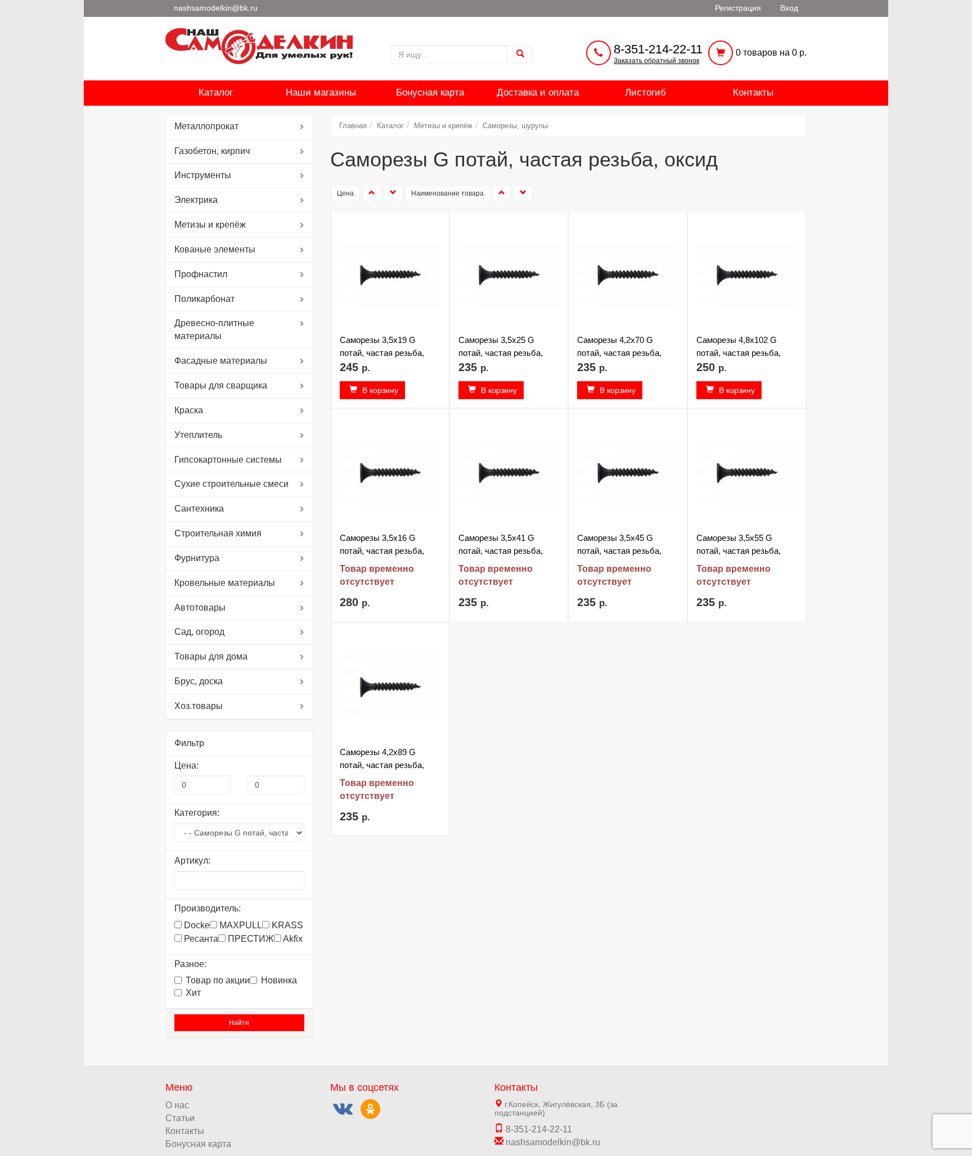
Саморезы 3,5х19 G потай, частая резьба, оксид (382, 353)
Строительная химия (218, 533)
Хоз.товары (198, 706)
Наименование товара (447, 193)
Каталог (216, 92)
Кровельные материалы (224, 583)
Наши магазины (321, 92)
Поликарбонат (204, 299)
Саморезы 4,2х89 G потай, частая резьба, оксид (382, 765)
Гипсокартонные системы (228, 459)
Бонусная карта (430, 92)
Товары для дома (211, 656)
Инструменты (202, 175)
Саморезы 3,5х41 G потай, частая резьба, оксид (500, 550)
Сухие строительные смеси (231, 484)
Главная (353, 125)
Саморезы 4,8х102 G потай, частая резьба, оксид (738, 353)
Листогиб (645, 92)
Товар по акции (218, 980)
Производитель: (207, 908)
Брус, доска (198, 681)
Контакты (753, 92)
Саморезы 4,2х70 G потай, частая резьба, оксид (619, 353)
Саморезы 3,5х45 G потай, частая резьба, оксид (619, 550)
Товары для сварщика (220, 385)
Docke (196, 925)
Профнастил (200, 274)
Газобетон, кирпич (212, 151)
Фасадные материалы (220, 360)
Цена (345, 193)
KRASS (286, 925)
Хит (193, 992)
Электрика (196, 200)
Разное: (190, 964)
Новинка (279, 980)
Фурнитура (196, 558)
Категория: (196, 813)
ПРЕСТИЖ (250, 938)
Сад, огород (199, 631)
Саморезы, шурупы (515, 125)
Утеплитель (198, 435)
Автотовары (200, 607)
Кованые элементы (214, 249)
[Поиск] (521, 54)
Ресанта (200, 938)
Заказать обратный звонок (656, 61)
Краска (188, 410)
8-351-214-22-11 (658, 49)
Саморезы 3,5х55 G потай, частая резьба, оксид (738, 550)
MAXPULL (239, 925)
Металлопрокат (206, 126)
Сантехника (199, 508)
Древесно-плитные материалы (214, 329)
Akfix (292, 938)
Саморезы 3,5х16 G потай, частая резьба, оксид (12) (382, 550)
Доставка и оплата (538, 92)
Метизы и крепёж (210, 224)
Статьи (180, 1118)
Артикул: (192, 860)
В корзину (379, 390)
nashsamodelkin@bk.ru (551, 1142)
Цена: (186, 765)
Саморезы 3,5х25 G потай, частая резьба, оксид (500, 353)
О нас (177, 1105)
